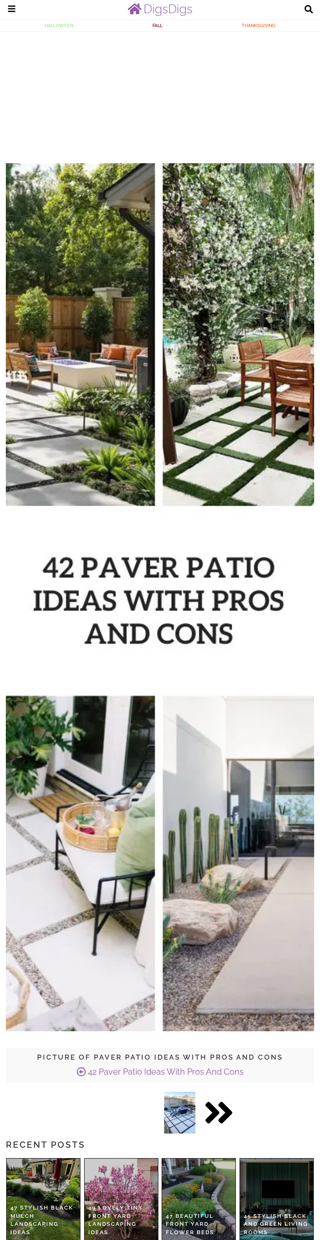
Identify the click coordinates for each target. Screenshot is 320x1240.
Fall (157, 25)
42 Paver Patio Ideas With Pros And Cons (165, 1072)
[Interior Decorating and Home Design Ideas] (160, 13)
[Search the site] (309, 10)
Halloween (59, 25)
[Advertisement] (160, 94)
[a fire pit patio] (180, 1113)
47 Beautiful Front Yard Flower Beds (190, 1224)
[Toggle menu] (12, 10)
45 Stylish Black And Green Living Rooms (276, 1224)
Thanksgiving (258, 25)
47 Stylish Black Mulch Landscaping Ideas (41, 1220)
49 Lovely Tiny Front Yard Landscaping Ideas (115, 1220)
